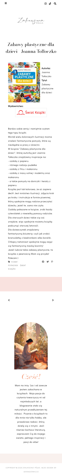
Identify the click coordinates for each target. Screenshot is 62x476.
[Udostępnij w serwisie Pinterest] (52, 261)
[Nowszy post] (12, 300)
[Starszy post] (49, 300)
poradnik (13, 265)
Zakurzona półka (31, 467)
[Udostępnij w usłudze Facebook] (43, 261)
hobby (14, 261)
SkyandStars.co (31, 471)
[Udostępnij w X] (48, 261)
